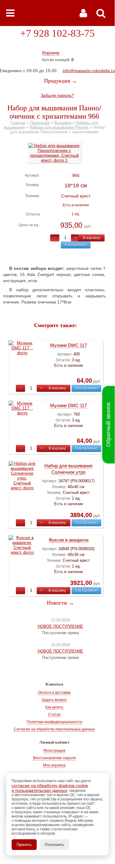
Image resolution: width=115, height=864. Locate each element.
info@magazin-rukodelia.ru (89, 70)
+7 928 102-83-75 (57, 33)
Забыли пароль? (57, 95)
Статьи (54, 714)
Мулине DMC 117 (68, 345)
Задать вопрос (54, 700)
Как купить (54, 707)
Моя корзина (54, 765)
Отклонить (54, 844)
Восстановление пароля (54, 758)
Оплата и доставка (54, 692)
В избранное (76, 245)
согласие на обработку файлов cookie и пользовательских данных (50, 788)
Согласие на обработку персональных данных (54, 729)
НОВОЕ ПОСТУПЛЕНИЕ (60, 626)
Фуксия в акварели (68, 539)
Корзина (50, 52)
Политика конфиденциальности (54, 722)
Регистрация (54, 750)
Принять (24, 844)
